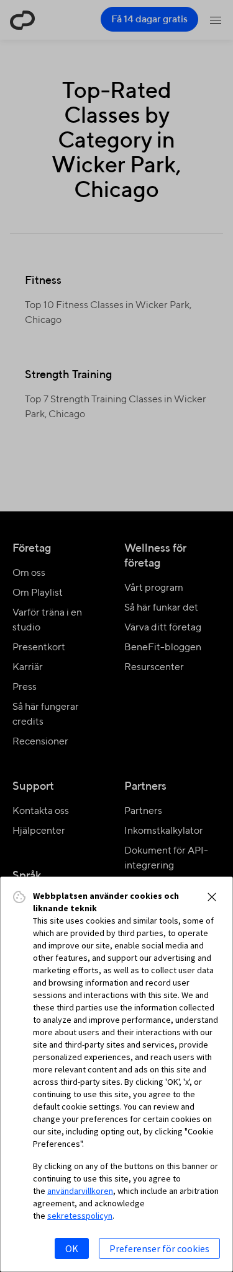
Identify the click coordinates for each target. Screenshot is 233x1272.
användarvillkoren (80, 1190)
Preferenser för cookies (159, 1248)
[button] (212, 897)
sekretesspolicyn (79, 1215)
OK (71, 1248)
